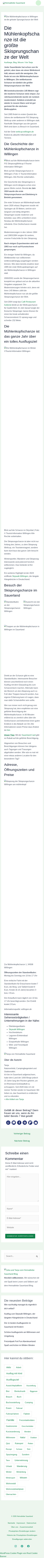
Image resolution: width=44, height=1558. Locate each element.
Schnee (19, 1449)
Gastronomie (11, 1426)
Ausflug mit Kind (14, 1373)
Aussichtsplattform (14, 1386)
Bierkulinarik (19, 1391)
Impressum (20, 1523)
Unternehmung (21, 1460)
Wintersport (10, 1478)
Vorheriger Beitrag (22, 1133)
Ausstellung (31, 1386)
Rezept (9, 1449)
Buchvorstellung (13, 1402)
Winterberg (21, 1472)
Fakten (27, 1414)
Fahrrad (19, 1408)
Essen (8, 1408)
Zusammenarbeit (26, 1527)
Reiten (30, 1443)
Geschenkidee (27, 1426)
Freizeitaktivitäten (27, 1420)
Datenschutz (31, 1523)
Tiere (8, 1460)
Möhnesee (10, 1437)
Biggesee (33, 1391)
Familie (10, 1420)
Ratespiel (19, 1443)
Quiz (8, 1443)
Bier (8, 1391)
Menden (27, 1432)
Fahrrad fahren (12, 1414)
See (28, 1449)
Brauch (9, 1397)
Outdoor (33, 1437)
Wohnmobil (11, 1483)
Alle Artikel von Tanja (15, 1099)
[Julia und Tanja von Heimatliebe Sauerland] (22, 1272)
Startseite (11, 1523)
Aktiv (8, 1367)
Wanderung (22, 1466)
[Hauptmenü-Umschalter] (38, 3)
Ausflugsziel (12, 1379)
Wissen (21, 62)
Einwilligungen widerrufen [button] (22, 1539)
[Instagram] (15, 1546)
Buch (19, 1397)
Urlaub (9, 1466)
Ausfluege (8, 62)
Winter (9, 1472)
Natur (22, 1437)
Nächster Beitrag (22, 1141)
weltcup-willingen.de (25, 132)
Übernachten (11, 1494)
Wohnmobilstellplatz (15, 1489)
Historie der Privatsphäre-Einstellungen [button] (22, 1535)
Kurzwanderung (13, 1432)
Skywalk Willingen (20, 576)
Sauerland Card (29, 735)
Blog (15, 62)
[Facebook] (28, 1546)
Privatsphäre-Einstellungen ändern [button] (22, 1531)
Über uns (14, 1527)
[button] (8, 1123)
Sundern (25, 1455)
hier (8, 730)
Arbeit (18, 1367)
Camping (29, 1402)
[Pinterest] (22, 1546)
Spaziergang (11, 1455)
